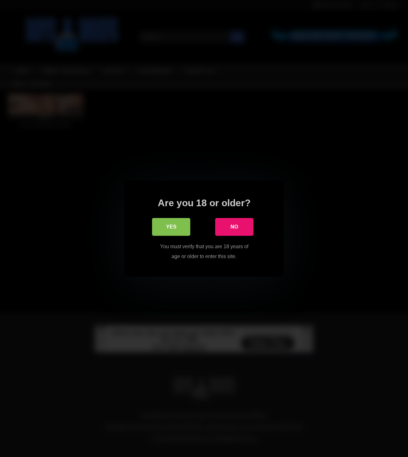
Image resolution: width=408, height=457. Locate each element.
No (234, 226)
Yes (171, 226)
